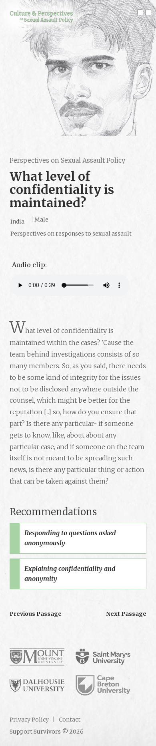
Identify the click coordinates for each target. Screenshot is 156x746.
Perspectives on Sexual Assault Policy (67, 160)
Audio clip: (29, 265)
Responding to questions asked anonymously (70, 538)
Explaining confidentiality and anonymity (70, 574)
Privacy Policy (29, 719)
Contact (69, 719)
